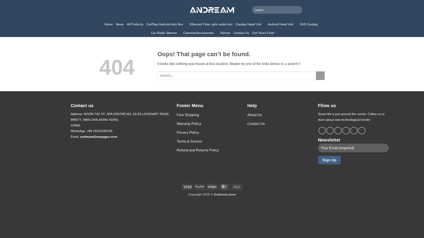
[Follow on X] (346, 130)
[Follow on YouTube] (361, 130)
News (120, 24)
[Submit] (298, 10)
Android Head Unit (280, 24)
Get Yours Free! (263, 33)
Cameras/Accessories (198, 33)
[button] (311, 10)
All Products (135, 24)
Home (108, 24)
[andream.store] (212, 9)
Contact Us (241, 33)
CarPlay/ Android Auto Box (164, 24)
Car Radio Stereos (164, 33)
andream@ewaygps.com (98, 136)
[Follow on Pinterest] (354, 130)
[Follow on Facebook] (322, 130)
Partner (225, 33)
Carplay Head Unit (248, 24)
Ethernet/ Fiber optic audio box (211, 24)
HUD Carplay (309, 24)
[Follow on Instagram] (330, 130)
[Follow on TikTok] (338, 130)
